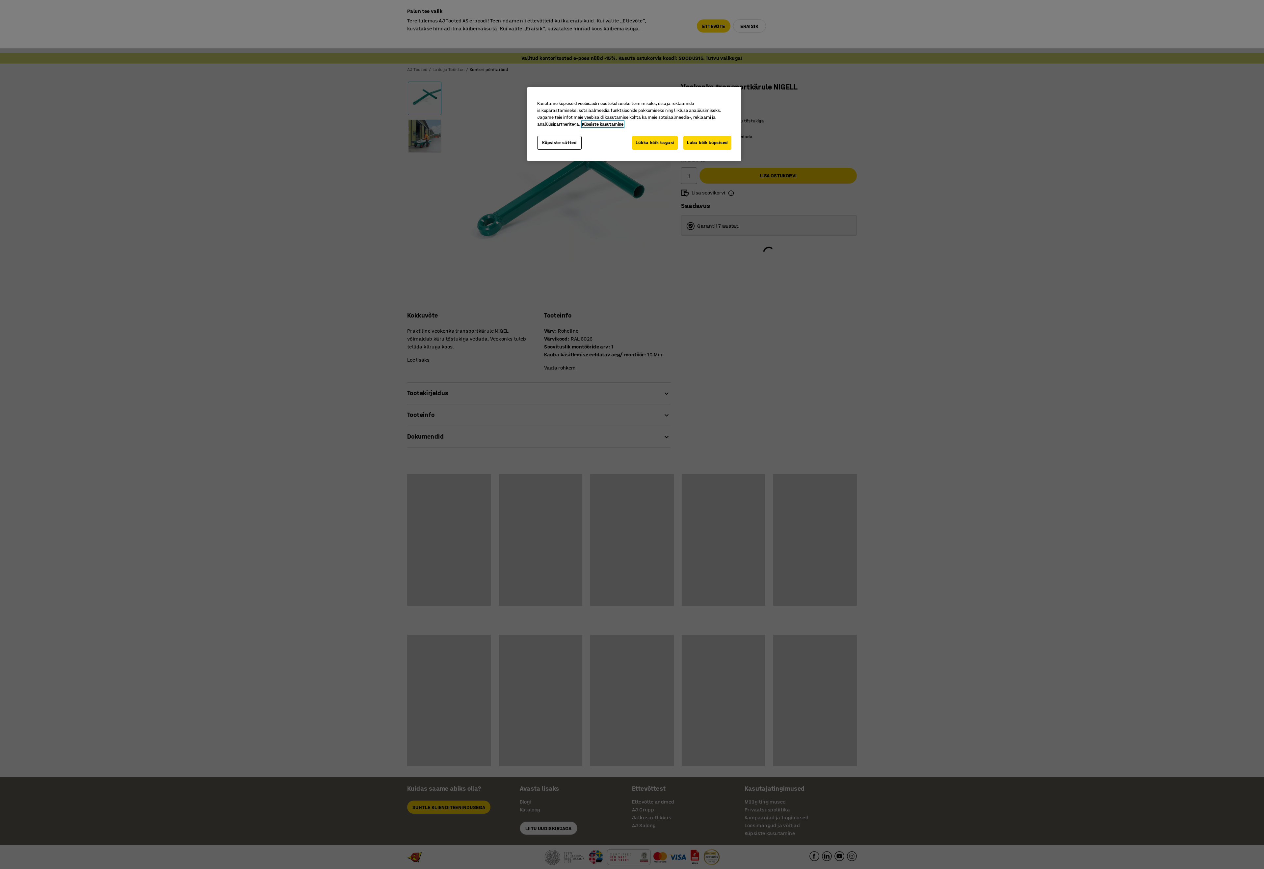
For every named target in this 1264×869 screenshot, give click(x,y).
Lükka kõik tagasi (655, 142)
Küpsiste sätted (559, 142)
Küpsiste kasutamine (602, 124)
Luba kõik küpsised (707, 142)
